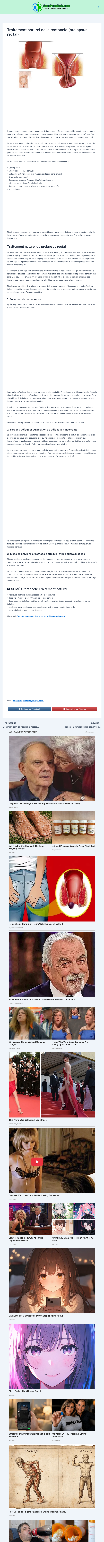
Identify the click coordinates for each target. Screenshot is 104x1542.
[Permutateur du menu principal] (98, 7)
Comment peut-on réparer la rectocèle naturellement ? (41, 616)
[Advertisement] (52, 111)
